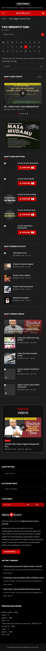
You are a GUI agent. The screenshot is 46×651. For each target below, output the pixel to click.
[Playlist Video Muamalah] (7, 289)
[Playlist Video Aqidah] (7, 278)
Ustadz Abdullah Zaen (27, 210)
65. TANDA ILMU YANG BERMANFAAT (21, 106)
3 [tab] (23, 113)
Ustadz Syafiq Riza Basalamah (25, 227)
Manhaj (8, 419)
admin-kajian (11, 109)
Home (4, 19)
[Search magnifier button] (37, 505)
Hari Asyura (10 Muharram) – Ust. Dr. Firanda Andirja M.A (23, 8)
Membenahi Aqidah (21, 298)
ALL (3, 42)
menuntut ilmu (17, 419)
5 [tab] (27, 113)
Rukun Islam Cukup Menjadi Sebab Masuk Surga (21, 589)
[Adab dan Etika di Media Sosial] (9, 358)
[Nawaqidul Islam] (7, 255)
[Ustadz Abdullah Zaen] (9, 215)
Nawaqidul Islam (20, 253)
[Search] (43, 13)
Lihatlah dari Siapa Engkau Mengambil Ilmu (22, 445)
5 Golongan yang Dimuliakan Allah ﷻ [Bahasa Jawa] (23, 577)
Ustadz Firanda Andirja (27, 194)
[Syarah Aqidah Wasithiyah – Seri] (9, 374)
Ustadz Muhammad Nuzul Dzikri (29, 84)
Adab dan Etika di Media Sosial (27, 354)
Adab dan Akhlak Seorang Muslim (28, 339)
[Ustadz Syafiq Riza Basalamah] (9, 230)
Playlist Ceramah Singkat (23, 264)
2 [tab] (20, 113)
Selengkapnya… (10, 552)
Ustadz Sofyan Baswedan (28, 163)
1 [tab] (18, 113)
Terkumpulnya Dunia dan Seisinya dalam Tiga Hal (22, 566)
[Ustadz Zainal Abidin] (9, 183)
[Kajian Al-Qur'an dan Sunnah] (23, 13)
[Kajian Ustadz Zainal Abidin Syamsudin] (9, 389)
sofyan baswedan (30, 419)
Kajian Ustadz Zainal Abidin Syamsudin (28, 386)
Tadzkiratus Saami (11, 84)
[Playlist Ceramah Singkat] (7, 267)
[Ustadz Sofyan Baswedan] (9, 168)
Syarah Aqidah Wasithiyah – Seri (29, 370)
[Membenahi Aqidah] (7, 300)
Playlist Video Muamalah (23, 286)
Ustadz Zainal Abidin (26, 179)
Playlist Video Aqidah (21, 275)
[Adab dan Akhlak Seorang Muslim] (9, 342)
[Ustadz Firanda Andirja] (9, 199)
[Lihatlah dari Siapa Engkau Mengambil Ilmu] (23, 327)
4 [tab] (25, 113)
